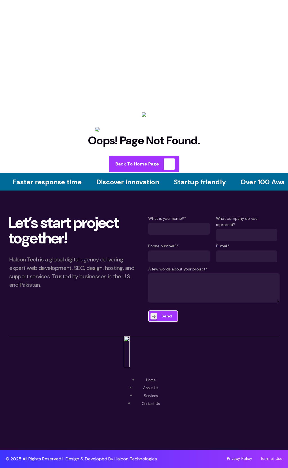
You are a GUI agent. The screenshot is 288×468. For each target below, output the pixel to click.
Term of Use (271, 458)
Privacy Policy (239, 458)
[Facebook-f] (144, 434)
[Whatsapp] (127, 434)
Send (166, 316)
